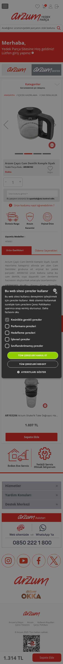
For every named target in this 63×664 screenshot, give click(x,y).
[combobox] (55, 290)
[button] (31, 372)
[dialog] (31, 332)
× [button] (56, 293)
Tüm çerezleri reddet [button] (32, 364)
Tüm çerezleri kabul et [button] (32, 355)
